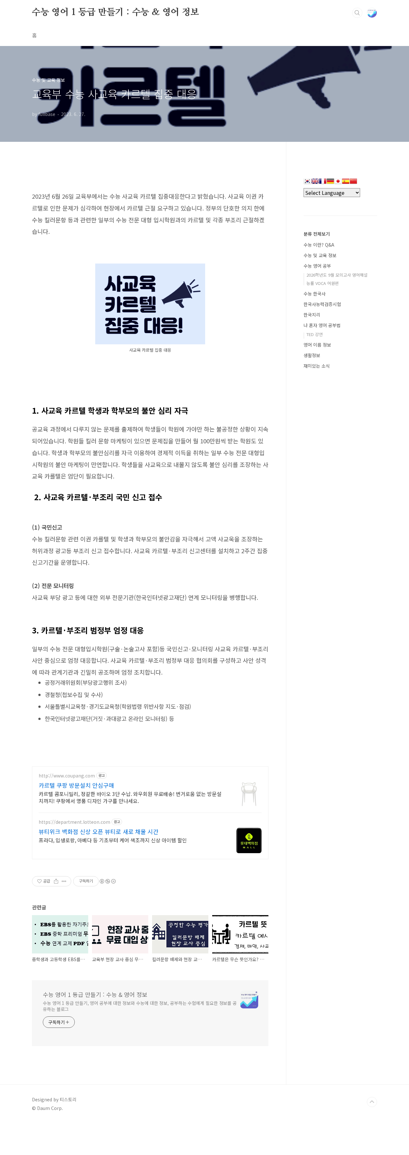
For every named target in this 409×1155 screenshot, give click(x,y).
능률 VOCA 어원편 (322, 283)
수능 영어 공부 (317, 266)
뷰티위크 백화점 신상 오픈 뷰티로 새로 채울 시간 (98, 831)
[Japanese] (338, 183)
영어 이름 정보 (317, 344)
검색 (357, 13)
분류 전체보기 (317, 234)
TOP (372, 1102)
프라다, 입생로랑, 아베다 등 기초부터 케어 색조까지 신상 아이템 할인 (113, 840)
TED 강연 (314, 334)
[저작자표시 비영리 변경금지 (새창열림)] (107, 881)
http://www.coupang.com (67, 775)
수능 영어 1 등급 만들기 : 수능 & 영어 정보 (115, 12)
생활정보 (312, 355)
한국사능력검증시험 (322, 304)
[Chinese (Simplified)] (353, 183)
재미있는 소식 (317, 366)
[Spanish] (346, 183)
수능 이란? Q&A (319, 244)
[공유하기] (56, 881)
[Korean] (307, 183)
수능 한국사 (315, 293)
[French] (323, 183)
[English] (315, 183)
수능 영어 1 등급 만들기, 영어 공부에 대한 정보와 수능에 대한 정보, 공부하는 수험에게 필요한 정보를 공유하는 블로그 (140, 1006)
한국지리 (312, 314)
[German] (330, 183)
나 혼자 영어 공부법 (322, 325)
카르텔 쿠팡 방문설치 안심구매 (76, 785)
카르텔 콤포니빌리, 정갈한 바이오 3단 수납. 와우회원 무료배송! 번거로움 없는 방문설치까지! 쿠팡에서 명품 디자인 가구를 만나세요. (130, 797)
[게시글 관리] (64, 881)
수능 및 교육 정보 (320, 255)
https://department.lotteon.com (74, 822)
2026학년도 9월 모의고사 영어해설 (336, 275)
